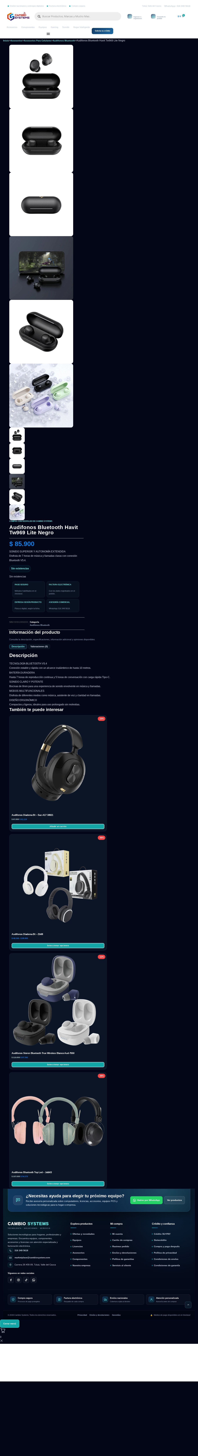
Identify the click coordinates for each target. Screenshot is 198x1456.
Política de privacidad (165, 1240)
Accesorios (12, 27)
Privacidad (82, 1302)
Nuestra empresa (81, 1253)
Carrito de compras (122, 1228)
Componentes (28, 27)
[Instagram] (18, 1267)
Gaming (54, 27)
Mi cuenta (117, 1221)
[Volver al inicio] (188, 1292)
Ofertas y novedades (84, 1221)
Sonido (65, 27)
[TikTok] (26, 1267)
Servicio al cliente (121, 1253)
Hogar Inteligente (81, 27)
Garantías (116, 1302)
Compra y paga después (167, 1234)
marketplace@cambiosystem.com (32, 1245)
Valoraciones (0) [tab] (39, 634)
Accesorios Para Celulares (37, 40)
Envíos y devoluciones (124, 1240)
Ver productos (174, 1187)
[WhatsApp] (33, 1267)
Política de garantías (123, 1246)
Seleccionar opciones (58, 933)
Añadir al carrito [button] (58, 814)
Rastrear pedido (120, 1234)
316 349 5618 (21, 1238)
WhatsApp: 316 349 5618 (177, 6)
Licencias (78, 1234)
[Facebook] (11, 1267)
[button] (48, 33)
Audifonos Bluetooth (64, 40)
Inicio (6, 40)
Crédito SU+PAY (162, 1221)
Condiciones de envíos (166, 1246)
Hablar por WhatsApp (148, 1187)
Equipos (43, 27)
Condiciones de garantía (167, 1253)
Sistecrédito (160, 1228)
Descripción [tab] (18, 634)
